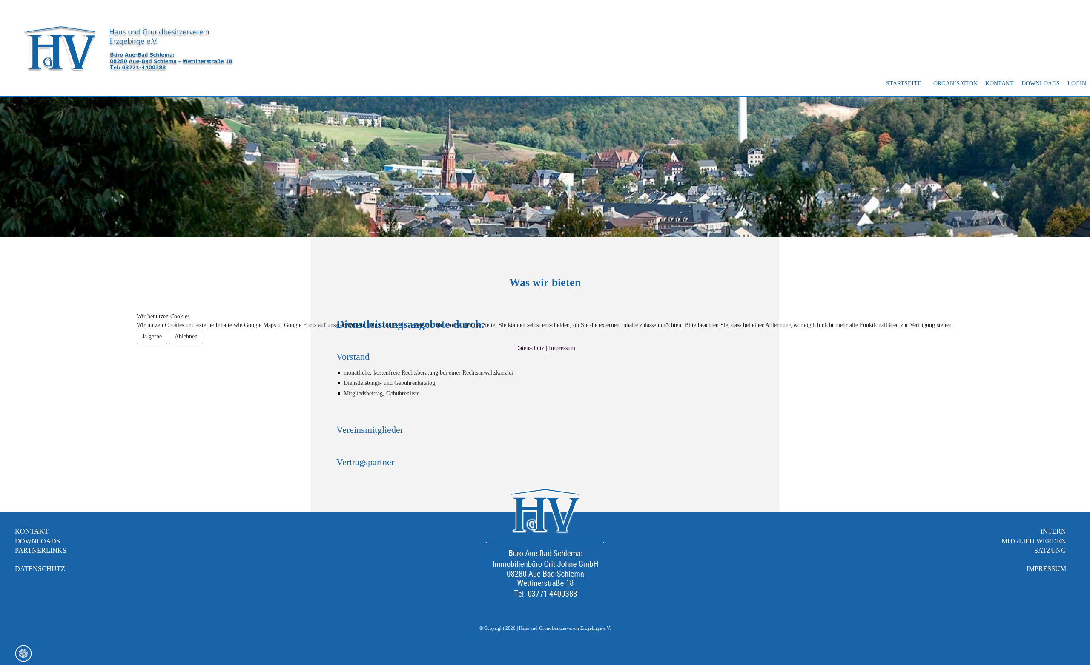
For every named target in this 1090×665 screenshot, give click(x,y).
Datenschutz (529, 348)
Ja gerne (152, 336)
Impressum (562, 348)
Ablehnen (186, 336)
